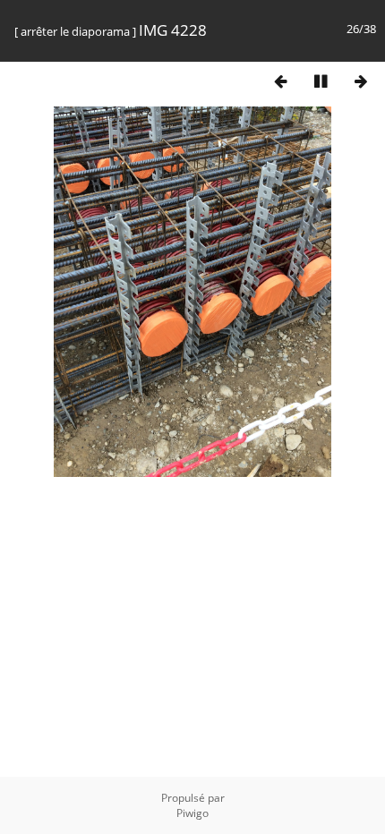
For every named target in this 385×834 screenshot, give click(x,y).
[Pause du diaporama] (320, 81)
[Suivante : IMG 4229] (361, 81)
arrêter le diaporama (75, 31)
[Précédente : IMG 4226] (280, 81)
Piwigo (192, 813)
